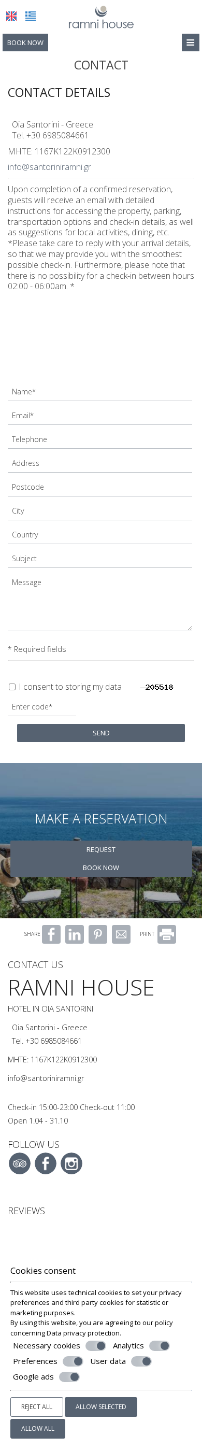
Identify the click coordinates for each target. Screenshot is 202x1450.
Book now (25, 42)
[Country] (101, 537)
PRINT (148, 933)
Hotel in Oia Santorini (50, 1008)
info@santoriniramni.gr (49, 167)
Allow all (37, 1428)
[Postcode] (101, 490)
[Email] (101, 418)
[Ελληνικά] (30, 16)
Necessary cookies (46, 1346)
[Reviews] (13, 1234)
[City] (101, 513)
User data (108, 1361)
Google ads (33, 1377)
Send (101, 732)
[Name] (101, 394)
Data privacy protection (83, 1333)
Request (101, 849)
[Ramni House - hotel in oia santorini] (101, 16)
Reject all (36, 1406)
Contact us (35, 964)
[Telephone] (101, 442)
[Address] (101, 466)
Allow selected (101, 1406)
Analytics (128, 1346)
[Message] (101, 606)
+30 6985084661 (57, 135)
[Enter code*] (43, 709)
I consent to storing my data (69, 686)
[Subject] (101, 561)
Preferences (35, 1361)
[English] (11, 16)
